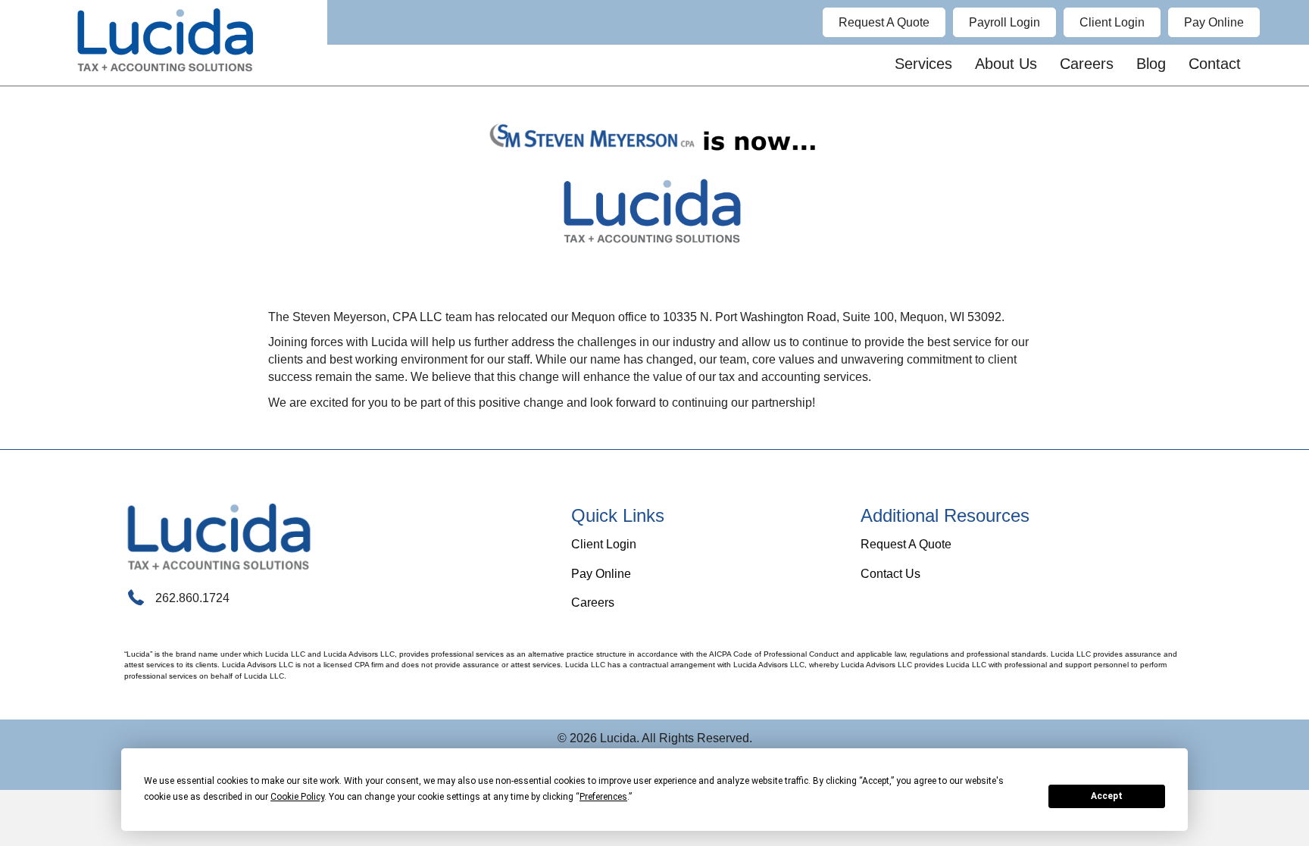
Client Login (603, 544)
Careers (592, 602)
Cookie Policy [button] (297, 796)
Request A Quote (906, 544)
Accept (1107, 796)
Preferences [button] (603, 796)
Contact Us (890, 573)
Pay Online (601, 573)
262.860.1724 (192, 598)
